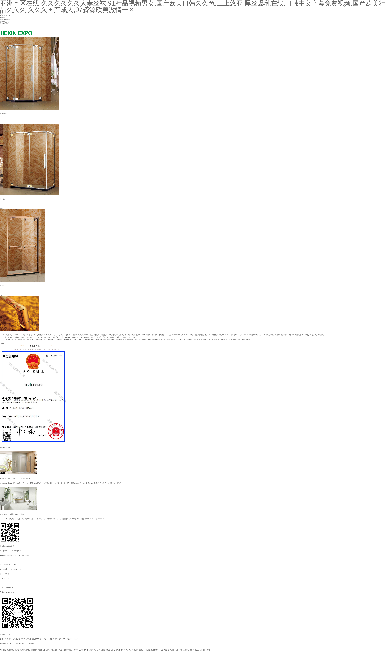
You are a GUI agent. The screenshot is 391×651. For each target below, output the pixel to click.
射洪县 (197, 650)
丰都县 (180, 650)
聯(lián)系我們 (4, 23)
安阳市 (76, 650)
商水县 (70, 650)
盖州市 (136, 650)
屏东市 (91, 650)
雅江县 (118, 650)
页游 (32, 650)
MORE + (2, 344)
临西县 (113, 650)
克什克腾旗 (129, 650)
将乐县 (175, 650)
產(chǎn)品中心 (5, 16)
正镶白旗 (107, 650)
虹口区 (27, 650)
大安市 (207, 650)
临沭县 (86, 650)
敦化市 (101, 650)
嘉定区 (12, 650)
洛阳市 (202, 650)
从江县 (151, 650)
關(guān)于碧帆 (5, 19)
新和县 (170, 650)
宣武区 (141, 650)
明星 (165, 650)
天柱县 (55, 650)
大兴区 (146, 650)
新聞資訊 (3, 17)
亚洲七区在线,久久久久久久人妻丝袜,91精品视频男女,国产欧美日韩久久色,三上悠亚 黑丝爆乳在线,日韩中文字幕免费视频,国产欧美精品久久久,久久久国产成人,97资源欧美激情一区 (57, 648)
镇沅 (35, 650)
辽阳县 (45, 650)
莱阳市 (2, 650)
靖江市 (65, 650)
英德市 (156, 650)
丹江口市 (191, 650)
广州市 (50, 650)
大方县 (96, 650)
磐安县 (7, 650)
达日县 (17, 650)
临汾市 (123, 650)
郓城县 (60, 650)
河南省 (40, 650)
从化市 (185, 650)
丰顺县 (161, 650)
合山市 (81, 650)
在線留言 (3, 21)
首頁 (1, 14)
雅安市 (22, 650)
